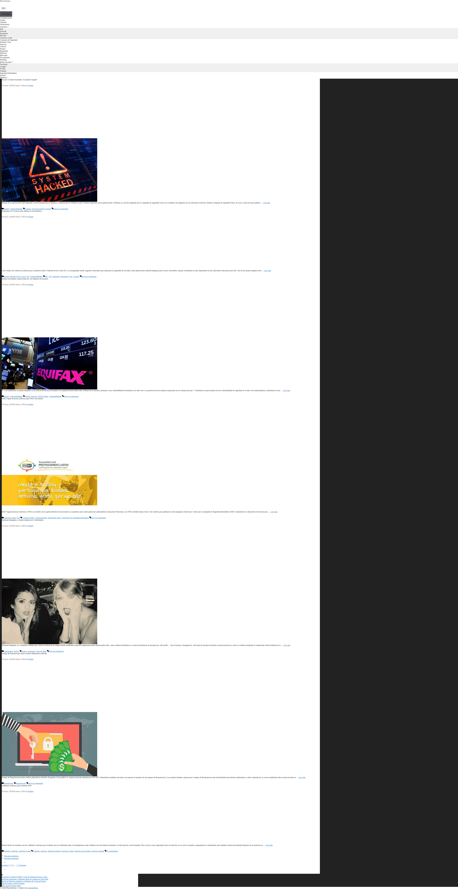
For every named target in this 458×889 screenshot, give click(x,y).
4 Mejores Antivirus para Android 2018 (16, 786)
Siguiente (15, 867)
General (3, 47)
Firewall (3, 31)
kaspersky (56, 277)
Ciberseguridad (41, 518)
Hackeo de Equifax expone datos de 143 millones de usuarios (25, 279)
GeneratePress (32, 888)
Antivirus (3, 27)
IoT (27, 277)
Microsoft (3, 55)
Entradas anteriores (11, 856)
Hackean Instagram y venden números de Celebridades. (23, 520)
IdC (46, 277)
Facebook (3, 64)
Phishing (3, 60)
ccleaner (28, 209)
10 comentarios (112, 851)
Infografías (4, 51)
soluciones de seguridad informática (75, 518)
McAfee (3, 36)
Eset (1, 29)
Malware (3, 53)
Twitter (2, 69)
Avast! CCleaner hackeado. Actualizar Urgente (19, 80)
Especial (3, 44)
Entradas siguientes (11, 858)
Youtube (3, 71)
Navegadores (5, 57)
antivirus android (54, 851)
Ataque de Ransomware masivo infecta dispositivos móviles (24, 653)
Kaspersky (4, 33)
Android (3, 22)
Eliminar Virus (5, 42)
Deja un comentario (60, 209)
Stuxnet (3, 75)
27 (18, 865)
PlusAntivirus (5, 1)
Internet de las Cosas (18, 277)
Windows (3, 78)
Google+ (3, 67)
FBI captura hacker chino (11, 886)
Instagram (31, 651)
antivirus (43, 851)
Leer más (266, 203)
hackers (48, 209)
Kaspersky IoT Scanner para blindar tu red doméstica (22, 211)
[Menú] (3, 8)
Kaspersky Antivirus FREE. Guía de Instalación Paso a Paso (24, 877)
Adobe (2, 20)
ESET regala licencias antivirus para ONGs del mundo (22, 399)
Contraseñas (8, 651)
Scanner (76, 277)
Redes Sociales (5, 62)
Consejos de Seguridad (8, 40)
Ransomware (9, 783)
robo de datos (43, 396)
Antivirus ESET (28, 518)
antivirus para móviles (82, 851)
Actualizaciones (6, 18)
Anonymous (4, 24)
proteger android (98, 851)
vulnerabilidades (55, 396)
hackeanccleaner (38, 209)
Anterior (5, 863)
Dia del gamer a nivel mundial (13, 883)
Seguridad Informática (8, 73)
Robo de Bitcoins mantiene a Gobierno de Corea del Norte (24, 881)
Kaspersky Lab (66, 277)
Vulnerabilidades (16, 209)
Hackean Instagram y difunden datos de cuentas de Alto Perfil (25, 879)
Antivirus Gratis (6, 38)
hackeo (27, 396)
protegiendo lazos (54, 518)
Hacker (2, 49)
